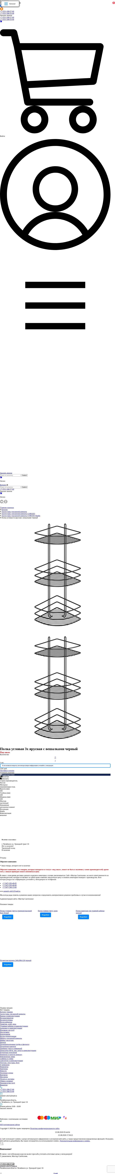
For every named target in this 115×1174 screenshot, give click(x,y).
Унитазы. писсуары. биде (9, 1063)
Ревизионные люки (7, 1057)
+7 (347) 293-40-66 (9, 885)
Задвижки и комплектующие (11, 1028)
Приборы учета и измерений (11, 1048)
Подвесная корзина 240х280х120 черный (15, 960)
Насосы (3, 1042)
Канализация (5, 1034)
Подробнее (7, 917)
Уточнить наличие (7, 773)
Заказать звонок (6, 15)
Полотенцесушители (8, 1046)
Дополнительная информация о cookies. (75, 1141)
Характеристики (8, 775)
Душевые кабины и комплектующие (14, 1026)
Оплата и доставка (7, 1079)
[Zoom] (1, 1144)
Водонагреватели (6, 1018)
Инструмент (4, 1032)
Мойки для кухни (7, 1040)
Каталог (12, 4)
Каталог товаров (6, 1012)
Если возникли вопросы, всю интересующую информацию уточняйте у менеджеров (27, 765)
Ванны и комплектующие (10, 1016)
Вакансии (4, 1085)
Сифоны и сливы (6, 1059)
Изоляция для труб (7, 1030)
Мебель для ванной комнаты (11, 1038)
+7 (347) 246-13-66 (9, 887)
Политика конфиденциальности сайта (44, 1128)
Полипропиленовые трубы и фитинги (14, 1044)
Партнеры (4, 1069)
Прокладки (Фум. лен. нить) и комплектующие (18, 1050)
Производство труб (7, 1083)
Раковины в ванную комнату (11, 1055)
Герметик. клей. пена (8, 1024)
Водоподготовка (6, 1020)
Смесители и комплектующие (11, 1061)
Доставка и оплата (7, 771)
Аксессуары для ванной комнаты (12, 1014)
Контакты (4, 1075)
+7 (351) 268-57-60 (7, 11)
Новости (3, 1071)
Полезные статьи (6, 1073)
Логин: (2, 481)
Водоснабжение (6, 1022)
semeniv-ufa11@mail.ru (11, 891)
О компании (4, 1065)
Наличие (5, 777)
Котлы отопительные (8, 1036)
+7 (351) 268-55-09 (7, 13)
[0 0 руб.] (1, 21)
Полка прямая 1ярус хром (48, 911)
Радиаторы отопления (8, 1052)
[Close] (3, 1144)
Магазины (4, 1077)
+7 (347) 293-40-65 (9, 883)
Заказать (5, 779)
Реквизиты (4, 1067)
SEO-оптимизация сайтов (10, 1125)
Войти (2, 136)
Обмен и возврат (6, 1081)
